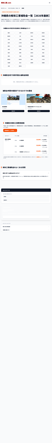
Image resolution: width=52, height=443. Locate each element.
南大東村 (20, 46)
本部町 (43, 46)
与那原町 (31, 62)
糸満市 (20, 39)
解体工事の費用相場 (6, 226)
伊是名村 (31, 39)
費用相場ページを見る (9, 130)
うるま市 (43, 59)
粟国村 (9, 32)
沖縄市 (43, 52)
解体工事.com (3, 8)
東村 (20, 36)
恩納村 (9, 56)
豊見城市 (8, 59)
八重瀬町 (8, 62)
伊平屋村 (43, 36)
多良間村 (31, 56)
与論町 (9, 66)
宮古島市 (31, 46)
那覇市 (20, 49)
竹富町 (20, 56)
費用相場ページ (38, 156)
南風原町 (8, 36)
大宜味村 (31, 52)
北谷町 (20, 32)
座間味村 (20, 66)
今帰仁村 (43, 49)
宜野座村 (43, 32)
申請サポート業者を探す (26, 217)
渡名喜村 (20, 59)
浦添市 (32, 59)
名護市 (9, 49)
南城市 (9, 52)
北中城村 (31, 42)
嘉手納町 (43, 39)
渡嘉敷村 (43, 56)
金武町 (9, 42)
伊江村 (32, 36)
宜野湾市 (31, 32)
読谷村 (20, 62)
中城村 (32, 49)
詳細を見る (13, 111)
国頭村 (9, 46)
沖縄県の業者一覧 (6, 230)
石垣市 (9, 39)
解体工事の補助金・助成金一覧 (14, 8)
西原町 (20, 52)
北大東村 (20, 42)
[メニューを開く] (49, 2)
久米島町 (43, 42)
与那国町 (43, 62)
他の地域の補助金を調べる (7, 193)
